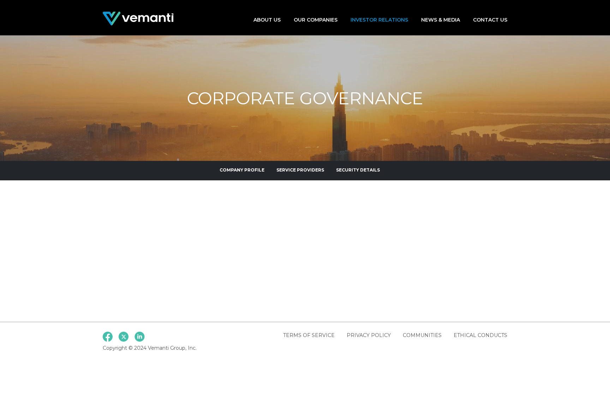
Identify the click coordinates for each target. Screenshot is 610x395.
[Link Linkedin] (139, 337)
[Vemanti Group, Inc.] (138, 18)
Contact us (490, 20)
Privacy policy (369, 335)
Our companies (315, 20)
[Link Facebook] (108, 337)
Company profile (242, 170)
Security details (358, 170)
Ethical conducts (480, 335)
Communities (422, 335)
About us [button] (267, 20)
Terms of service (309, 335)
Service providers (300, 170)
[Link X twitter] (123, 337)
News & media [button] (440, 20)
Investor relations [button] (379, 20)
